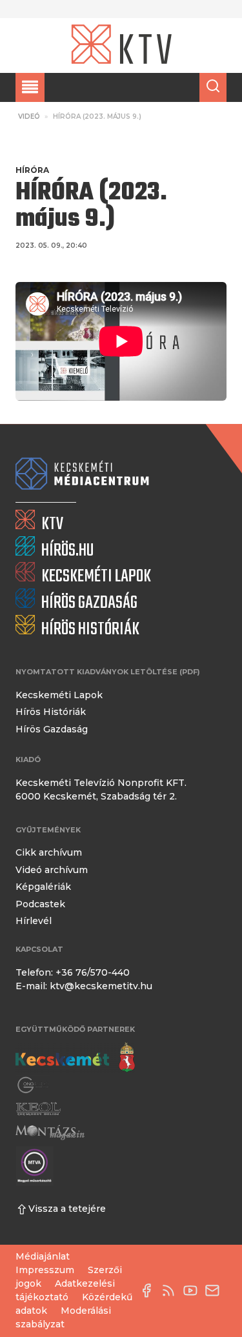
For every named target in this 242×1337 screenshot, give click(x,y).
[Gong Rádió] (33, 1085)
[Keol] (38, 1109)
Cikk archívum (48, 852)
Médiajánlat (42, 1256)
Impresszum (44, 1270)
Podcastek (40, 904)
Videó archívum (51, 870)
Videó (29, 116)
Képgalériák (43, 886)
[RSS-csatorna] (172, 1290)
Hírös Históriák (50, 712)
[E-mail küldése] (216, 1290)
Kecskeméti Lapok (59, 695)
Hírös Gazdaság (51, 729)
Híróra (32, 170)
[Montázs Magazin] (50, 1133)
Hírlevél (33, 921)
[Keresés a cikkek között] (213, 87)
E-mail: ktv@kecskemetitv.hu (83, 986)
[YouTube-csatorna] (194, 1290)
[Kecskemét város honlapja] (75, 1057)
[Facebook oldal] (150, 1290)
